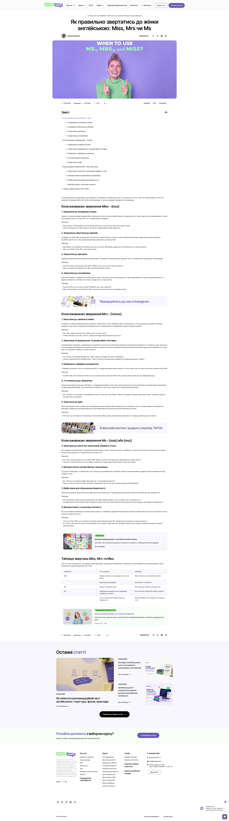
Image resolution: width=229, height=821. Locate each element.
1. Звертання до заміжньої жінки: (79, 145)
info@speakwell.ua (155, 761)
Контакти (133, 5)
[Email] (161, 36)
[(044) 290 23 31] (147, 757)
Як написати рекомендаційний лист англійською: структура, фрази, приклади (82, 700)
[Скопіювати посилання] (166, 36)
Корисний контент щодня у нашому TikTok (131, 428)
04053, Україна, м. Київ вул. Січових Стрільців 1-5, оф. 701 (160, 765)
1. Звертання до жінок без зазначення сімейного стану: (87, 171)
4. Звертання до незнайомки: (77, 136)
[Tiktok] (62, 802)
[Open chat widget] (224, 816)
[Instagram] (58, 802)
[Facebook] (153, 36)
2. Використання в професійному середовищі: (84, 175)
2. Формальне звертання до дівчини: (80, 127)
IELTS (91, 5)
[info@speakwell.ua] (147, 761)
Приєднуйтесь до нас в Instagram (124, 301)
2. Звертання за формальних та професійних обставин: (87, 149)
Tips (154, 103)
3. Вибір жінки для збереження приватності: (83, 180)
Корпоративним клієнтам (117, 5)
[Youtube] (70, 802)
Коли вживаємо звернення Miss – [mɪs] (77, 118)
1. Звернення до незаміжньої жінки (79, 122)
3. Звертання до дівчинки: (76, 131)
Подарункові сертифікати (85, 779)
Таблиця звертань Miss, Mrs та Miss (76, 189)
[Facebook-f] (74, 802)
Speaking (147, 103)
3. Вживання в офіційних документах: (80, 153)
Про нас (69, 5)
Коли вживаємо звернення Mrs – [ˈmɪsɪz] (77, 140)
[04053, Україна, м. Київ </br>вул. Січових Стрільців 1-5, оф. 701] (147, 764)
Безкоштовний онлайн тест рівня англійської (114, 614)
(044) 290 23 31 (155, 757)
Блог (95, 16)
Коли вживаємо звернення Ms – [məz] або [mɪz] (80, 167)
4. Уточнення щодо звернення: (78, 158)
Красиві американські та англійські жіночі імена (116, 539)
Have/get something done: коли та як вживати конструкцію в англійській (129, 665)
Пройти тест (99, 623)
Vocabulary (162, 103)
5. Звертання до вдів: (74, 162)
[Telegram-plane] (66, 802)
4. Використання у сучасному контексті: (81, 184)
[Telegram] (157, 36)
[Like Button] (104, 103)
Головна (90, 16)
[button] (177, 5)
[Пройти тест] (105, 623)
